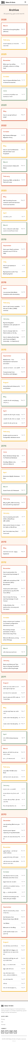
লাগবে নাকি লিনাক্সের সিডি (8, 979)
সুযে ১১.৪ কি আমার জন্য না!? (9, 758)
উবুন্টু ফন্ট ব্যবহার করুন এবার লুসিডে (9, 882)
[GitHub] (2, 1031)
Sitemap (3, 1024)
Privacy (3, 1019)
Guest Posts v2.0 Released (11, 490)
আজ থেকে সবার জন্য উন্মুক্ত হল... (10, 988)
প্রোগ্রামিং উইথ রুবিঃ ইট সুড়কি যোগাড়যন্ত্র (11, 415)
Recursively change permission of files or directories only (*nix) (9, 631)
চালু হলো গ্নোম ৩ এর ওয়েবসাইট (9, 789)
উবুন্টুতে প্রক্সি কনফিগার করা (8, 969)
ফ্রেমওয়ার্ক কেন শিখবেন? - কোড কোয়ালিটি (11, 368)
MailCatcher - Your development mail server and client (10, 361)
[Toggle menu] (25, 2)
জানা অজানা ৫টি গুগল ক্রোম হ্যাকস (10, 693)
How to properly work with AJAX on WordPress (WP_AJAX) (11, 519)
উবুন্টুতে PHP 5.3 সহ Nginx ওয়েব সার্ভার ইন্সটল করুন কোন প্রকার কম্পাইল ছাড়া (10, 952)
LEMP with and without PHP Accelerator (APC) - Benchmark (11, 582)
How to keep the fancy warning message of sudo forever (10, 599)
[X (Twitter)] (6, 1031)
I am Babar (6, 923)
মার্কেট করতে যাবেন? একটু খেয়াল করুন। (11, 777)
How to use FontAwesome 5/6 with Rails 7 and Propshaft (10, 151)
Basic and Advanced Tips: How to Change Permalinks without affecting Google (11, 666)
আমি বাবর (5, 983)
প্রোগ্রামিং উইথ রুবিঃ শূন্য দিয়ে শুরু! (10, 423)
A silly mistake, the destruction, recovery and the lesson (11, 607)
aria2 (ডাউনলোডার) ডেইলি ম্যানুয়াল (10, 857)
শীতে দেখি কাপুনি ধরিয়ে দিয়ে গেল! (9, 806)
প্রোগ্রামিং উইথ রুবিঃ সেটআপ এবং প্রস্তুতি (11, 419)
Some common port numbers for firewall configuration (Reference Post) (11, 623)
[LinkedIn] (11, 1031)
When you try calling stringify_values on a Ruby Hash (11, 66)
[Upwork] (15, 1031)
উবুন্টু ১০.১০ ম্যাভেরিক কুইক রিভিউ (9, 892)
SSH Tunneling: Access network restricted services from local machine (11, 202)
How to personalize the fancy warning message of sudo (11, 574)
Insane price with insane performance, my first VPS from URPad (11, 590)
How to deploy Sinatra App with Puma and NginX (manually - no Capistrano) (11, 339)
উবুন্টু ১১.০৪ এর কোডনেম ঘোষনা (9, 964)
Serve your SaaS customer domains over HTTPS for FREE (11, 251)
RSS (2, 1022)
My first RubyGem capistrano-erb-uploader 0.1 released (11, 324)
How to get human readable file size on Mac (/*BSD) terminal (11, 308)
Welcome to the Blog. (9, 927)
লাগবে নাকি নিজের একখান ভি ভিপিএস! (10, 946)
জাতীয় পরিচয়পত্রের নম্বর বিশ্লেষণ (10, 652)
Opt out (14, 1040)
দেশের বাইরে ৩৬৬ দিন (7, 217)
